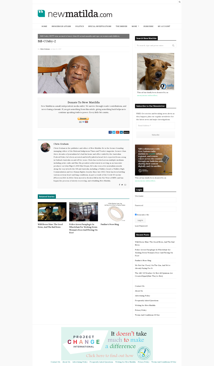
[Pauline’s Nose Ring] (115, 211)
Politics (79, 26)
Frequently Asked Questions (146, 300)
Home (44, 26)
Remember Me (143, 215)
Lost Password (141, 226)
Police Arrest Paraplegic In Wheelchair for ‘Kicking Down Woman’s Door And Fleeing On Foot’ (83, 228)
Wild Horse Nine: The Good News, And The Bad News (50, 225)
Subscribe (148, 26)
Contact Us (139, 286)
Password (139, 205)
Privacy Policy (140, 310)
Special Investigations (99, 26)
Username (139, 196)
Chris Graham (45, 49)
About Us (139, 291)
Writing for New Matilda (145, 305)
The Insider (121, 26)
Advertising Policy (142, 296)
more (126, 132)
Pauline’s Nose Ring (110, 224)
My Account (164, 26)
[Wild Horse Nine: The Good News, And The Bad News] (52, 211)
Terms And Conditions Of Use (147, 315)
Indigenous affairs (61, 26)
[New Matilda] (75, 14)
